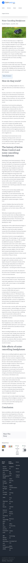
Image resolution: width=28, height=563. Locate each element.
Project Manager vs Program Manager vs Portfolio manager (4, 487)
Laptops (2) (10, 507)
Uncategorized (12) (10, 542)
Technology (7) (10, 537)
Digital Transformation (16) (10, 487)
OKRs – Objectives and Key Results (4, 502)
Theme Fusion (10, 560)
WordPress (4, 560)
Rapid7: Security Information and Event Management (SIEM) (4, 472)
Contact (17, 471)
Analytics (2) (10, 467)
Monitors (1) (10, 519)
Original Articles (17, 476)
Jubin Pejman (6, 24)
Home (17, 462)
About (17, 468)
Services (17, 465)
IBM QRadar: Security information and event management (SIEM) (4, 542)
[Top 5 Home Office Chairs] (24, 446)
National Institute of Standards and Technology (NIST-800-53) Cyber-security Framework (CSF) (4, 521)
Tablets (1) (10, 531)
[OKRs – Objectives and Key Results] (11, 446)
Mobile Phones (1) (10, 513)
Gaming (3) (10, 493)
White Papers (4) (10, 548)
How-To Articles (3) (10, 500)
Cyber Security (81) (10, 480)
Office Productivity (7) (10, 525)
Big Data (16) (10, 473)
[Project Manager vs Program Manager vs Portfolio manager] (4, 446)
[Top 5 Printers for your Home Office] (17, 446)
